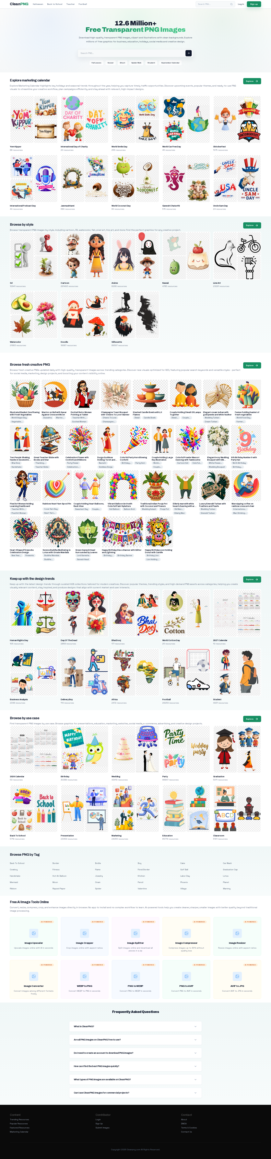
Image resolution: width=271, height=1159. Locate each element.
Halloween (38, 4)
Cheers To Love (109, 417)
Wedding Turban (212, 417)
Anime (115, 283)
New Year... (16, 555)
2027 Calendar (220, 640)
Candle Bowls (150, 417)
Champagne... (109, 421)
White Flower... (215, 463)
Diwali (137, 417)
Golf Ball (184, 869)
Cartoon (65, 283)
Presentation (67, 836)
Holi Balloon (114, 509)
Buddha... (48, 559)
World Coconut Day (121, 206)
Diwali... (174, 417)
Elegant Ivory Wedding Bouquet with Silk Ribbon (218, 459)
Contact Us (186, 1131)
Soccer (111, 63)
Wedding (116, 776)
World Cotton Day (171, 640)
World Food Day (243, 417)
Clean (19, 4)
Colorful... (197, 463)
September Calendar (170, 63)
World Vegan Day (19, 417)
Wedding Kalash (149, 509)
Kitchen (141, 876)
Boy (139, 863)
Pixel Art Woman (19, 513)
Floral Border (144, 869)
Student (151, 63)
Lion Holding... (153, 559)
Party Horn (140, 463)
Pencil (140, 882)
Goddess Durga (105, 467)
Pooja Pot (164, 509)
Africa (115, 699)
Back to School (54, 4)
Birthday (65, 776)
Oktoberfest (219, 147)
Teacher (70, 4)
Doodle (64, 342)
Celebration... (73, 467)
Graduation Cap (230, 869)
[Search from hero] (188, 53)
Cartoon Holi (182, 463)
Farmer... (240, 421)
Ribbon (13, 888)
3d (11, 283)
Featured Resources (19, 1127)
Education (167, 836)
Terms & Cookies (189, 1127)
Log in (241, 4)
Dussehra (47, 417)
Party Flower (72, 463)
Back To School (17, 836)
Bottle (98, 863)
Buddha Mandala (51, 555)
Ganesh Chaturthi (171, 206)
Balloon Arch (129, 509)
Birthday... (126, 463)
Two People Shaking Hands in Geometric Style (20, 459)
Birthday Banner (124, 555)
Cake (182, 863)
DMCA (184, 1123)
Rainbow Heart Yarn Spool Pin (56, 504)
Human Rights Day (19, 640)
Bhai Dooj (16, 463)
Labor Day (185, 876)
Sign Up (99, 1123)
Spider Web (136, 63)
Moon (55, 882)
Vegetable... (17, 421)
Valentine (142, 888)
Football (83, 4)
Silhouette (117, 342)
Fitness (56, 869)
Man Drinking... (239, 513)
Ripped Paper (59, 888)
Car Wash (227, 863)
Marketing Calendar (19, 1131)
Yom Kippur (15, 147)
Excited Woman (79, 421)
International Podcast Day (23, 206)
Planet (226, 882)
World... (156, 463)
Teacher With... (79, 417)
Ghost (122, 63)
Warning (226, 888)
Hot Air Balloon (59, 876)
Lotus (226, 876)
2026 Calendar (17, 776)
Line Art (217, 283)
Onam (97, 882)
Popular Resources (19, 1123)
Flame (97, 869)
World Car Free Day (171, 147)
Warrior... (60, 417)
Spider (98, 888)
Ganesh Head (83, 559)
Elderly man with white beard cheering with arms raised (185, 506)
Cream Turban (211, 421)
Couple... (186, 417)
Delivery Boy (67, 699)
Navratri (102, 463)
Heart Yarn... (49, 513)
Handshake (16, 467)
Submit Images (103, 1127)
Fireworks (29, 555)
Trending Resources (19, 1119)
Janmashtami (67, 206)
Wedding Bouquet (217, 467)
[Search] (231, 4)
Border (56, 863)
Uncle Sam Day (220, 206)
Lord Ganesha (83, 555)
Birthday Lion (153, 555)
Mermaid (14, 882)
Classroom (218, 836)
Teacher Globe (41, 467)
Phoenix (184, 882)
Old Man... (178, 509)
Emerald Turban (208, 513)
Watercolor (15, 342)
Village (183, 888)
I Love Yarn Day (51, 509)
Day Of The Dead (69, 640)
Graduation (218, 776)
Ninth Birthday (239, 463)
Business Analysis (19, 699)
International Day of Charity (74, 147)
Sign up (254, 4)
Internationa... (239, 509)
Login (98, 1119)
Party (165, 776)
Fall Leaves (96, 63)
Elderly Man (179, 513)
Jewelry (99, 876)
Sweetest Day (81, 509)
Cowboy (14, 869)
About (184, 1119)
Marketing (116, 836)
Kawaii (165, 283)
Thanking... (40, 463)
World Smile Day (119, 147)
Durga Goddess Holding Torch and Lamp (106, 459)
